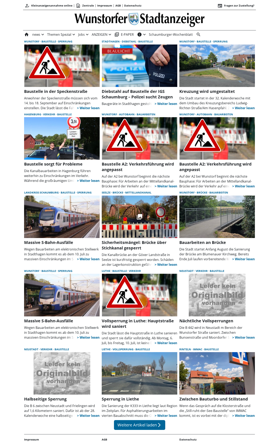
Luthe (106, 271)
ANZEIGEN (99, 34)
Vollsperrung (123, 349)
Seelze (106, 192)
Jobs (81, 34)
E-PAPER (124, 34)
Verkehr (49, 114)
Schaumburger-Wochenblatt (171, 34)
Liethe (106, 349)
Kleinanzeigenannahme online (49, 5)
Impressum (104, 5)
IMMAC (198, 349)
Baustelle (49, 41)
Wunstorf (32, 41)
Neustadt (186, 271)
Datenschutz (132, 5)
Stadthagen (111, 41)
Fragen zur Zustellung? (236, 5)
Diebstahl (129, 41)
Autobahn (127, 114)
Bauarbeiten (146, 114)
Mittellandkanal (138, 192)
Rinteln (185, 349)
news (36, 34)
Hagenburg (33, 114)
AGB (118, 5)
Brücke (118, 192)
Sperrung (65, 41)
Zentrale (85, 5)
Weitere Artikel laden (139, 425)
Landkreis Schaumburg (41, 192)
